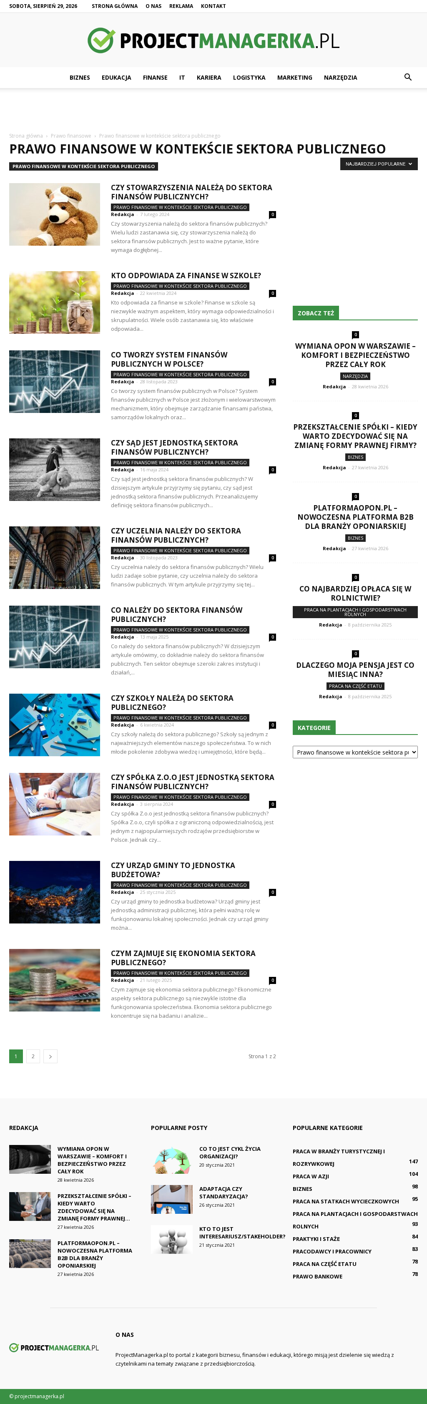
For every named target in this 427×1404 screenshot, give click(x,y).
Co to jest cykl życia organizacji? (230, 1152)
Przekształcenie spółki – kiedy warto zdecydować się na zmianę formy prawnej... (94, 1207)
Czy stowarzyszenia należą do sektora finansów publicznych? (191, 192)
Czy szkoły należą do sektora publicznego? (172, 702)
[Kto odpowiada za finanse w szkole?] (54, 302)
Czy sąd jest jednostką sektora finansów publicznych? (174, 447)
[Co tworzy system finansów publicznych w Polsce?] (54, 381)
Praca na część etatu (355, 686)
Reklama (181, 6)
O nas (153, 6)
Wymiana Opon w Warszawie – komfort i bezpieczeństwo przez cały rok (355, 355)
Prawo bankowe (317, 1276)
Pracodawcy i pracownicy (332, 1251)
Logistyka (249, 77)
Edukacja (116, 77)
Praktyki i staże (316, 1239)
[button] (408, 78)
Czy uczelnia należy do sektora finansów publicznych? (176, 535)
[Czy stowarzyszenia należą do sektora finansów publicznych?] (54, 214)
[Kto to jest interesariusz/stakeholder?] (172, 1239)
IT (182, 77)
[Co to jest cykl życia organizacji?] (172, 1159)
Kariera (209, 77)
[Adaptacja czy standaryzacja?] (172, 1199)
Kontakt (213, 6)
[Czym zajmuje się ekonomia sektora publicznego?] (54, 980)
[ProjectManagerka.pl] (213, 40)
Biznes (80, 77)
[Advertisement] (213, 110)
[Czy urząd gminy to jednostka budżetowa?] (54, 892)
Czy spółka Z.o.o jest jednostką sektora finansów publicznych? (192, 781)
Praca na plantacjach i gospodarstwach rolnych (355, 611)
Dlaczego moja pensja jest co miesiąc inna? (355, 669)
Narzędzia (340, 77)
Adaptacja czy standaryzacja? (223, 1192)
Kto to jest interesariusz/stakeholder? (242, 1232)
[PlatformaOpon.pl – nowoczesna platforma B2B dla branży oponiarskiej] (30, 1253)
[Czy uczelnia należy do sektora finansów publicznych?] (54, 557)
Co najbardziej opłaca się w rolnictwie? (355, 593)
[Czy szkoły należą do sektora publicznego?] (54, 725)
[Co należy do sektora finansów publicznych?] (54, 637)
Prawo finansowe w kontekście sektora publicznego (84, 166)
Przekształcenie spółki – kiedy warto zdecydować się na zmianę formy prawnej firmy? (355, 436)
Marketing (294, 77)
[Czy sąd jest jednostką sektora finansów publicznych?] (54, 469)
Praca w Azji (311, 1176)
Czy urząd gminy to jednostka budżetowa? (173, 870)
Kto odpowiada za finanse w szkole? (186, 275)
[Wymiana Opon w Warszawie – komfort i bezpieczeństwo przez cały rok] (30, 1159)
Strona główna (115, 6)
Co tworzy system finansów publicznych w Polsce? (169, 359)
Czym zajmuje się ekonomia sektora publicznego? (183, 958)
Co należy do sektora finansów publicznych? (176, 614)
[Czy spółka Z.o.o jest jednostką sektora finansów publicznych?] (54, 804)
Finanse (155, 77)
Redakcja (122, 214)
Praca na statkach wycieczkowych (346, 1201)
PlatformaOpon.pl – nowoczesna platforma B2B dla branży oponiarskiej (355, 517)
